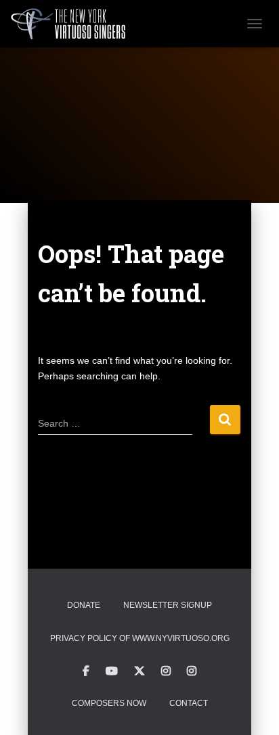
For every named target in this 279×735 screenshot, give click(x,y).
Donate (83, 605)
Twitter (139, 671)
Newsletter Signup (167, 605)
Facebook (86, 671)
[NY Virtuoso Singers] (73, 24)
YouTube (112, 671)
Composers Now (109, 703)
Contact (188, 703)
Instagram (165, 671)
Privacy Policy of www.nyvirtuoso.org (140, 638)
